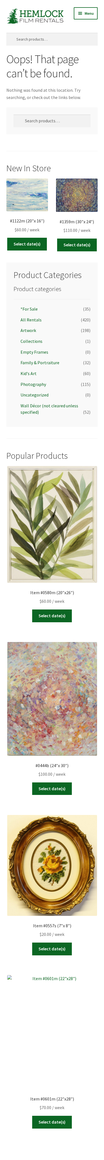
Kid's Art (29, 373)
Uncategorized (35, 395)
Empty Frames (34, 352)
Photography (33, 384)
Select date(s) (27, 244)
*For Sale (29, 309)
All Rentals (31, 320)
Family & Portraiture (40, 362)
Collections (31, 341)
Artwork (28, 330)
